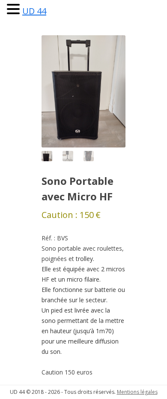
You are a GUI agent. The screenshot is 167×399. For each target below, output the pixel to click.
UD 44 (34, 11)
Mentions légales (137, 392)
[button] (14, 8)
